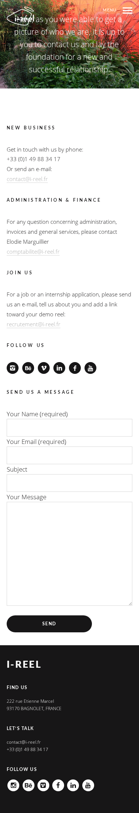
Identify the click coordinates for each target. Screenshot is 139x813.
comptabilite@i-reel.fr (33, 251)
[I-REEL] (21, 16)
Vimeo (43, 783)
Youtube (88, 783)
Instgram (13, 783)
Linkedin (73, 783)
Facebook (58, 783)
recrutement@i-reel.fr (33, 324)
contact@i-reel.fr (27, 179)
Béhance (28, 783)
